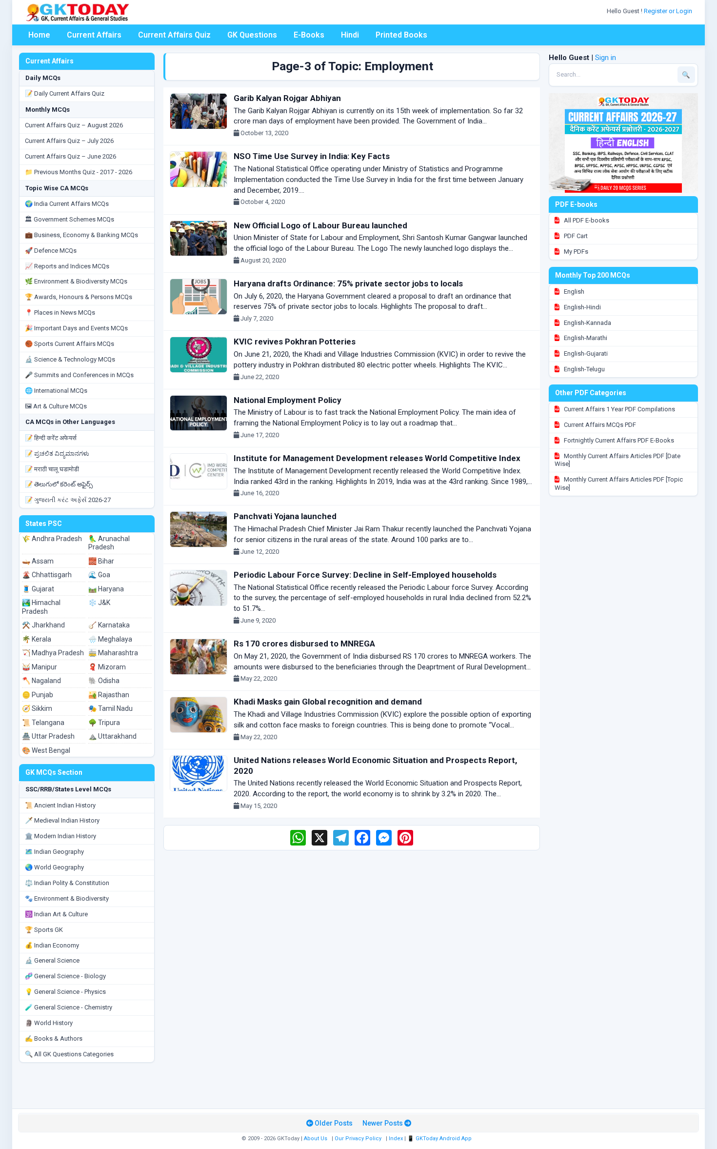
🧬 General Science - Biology (65, 976)
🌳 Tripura (104, 722)
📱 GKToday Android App (440, 1138)
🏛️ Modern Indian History (60, 836)
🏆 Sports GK (44, 929)
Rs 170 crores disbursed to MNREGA (304, 643)
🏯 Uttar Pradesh (48, 736)
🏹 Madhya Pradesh (53, 653)
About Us (315, 1138)
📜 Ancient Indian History (60, 805)
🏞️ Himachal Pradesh (41, 607)
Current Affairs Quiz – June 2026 (70, 156)
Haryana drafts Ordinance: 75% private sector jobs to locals (348, 283)
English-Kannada (586, 322)
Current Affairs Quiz (174, 35)
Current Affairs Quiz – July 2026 (69, 140)
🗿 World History (49, 1023)
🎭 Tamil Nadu (110, 708)
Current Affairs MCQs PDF (599, 424)
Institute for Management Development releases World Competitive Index (377, 458)
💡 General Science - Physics (65, 991)
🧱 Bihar (101, 561)
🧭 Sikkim (37, 708)
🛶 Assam (38, 561)
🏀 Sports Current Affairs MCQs (69, 343)
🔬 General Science (52, 960)
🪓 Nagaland (41, 681)
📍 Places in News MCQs (60, 312)
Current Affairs (94, 35)
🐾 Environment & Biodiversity (67, 898)
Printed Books (401, 35)
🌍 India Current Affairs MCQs (67, 203)
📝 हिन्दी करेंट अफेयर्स (51, 438)
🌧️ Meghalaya (110, 639)
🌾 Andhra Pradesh (52, 539)
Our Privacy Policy (358, 1138)
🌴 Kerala (36, 639)
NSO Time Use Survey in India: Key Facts (312, 156)
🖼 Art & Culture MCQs (56, 406)
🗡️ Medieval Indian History (62, 820)
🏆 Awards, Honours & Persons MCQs (78, 297)
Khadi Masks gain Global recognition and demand (328, 701)
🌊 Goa (99, 575)
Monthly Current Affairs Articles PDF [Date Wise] (617, 460)
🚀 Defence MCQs (51, 250)
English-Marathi (584, 338)
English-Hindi (581, 307)
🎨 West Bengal (46, 750)
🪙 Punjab (37, 695)
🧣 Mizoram (107, 667)
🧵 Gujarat (38, 589)
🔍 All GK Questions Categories (69, 1054)
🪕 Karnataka (109, 625)
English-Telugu (583, 369)
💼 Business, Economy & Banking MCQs (81, 235)
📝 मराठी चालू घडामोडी (52, 469)
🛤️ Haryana (106, 589)
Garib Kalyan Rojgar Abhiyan (287, 98)
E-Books (309, 35)
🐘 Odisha (104, 681)
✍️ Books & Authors (53, 1038)
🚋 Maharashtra (113, 653)
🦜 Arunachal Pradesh (109, 543)
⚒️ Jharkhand (43, 625)
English (573, 291)
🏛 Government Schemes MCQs (69, 219)
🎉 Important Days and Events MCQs (76, 328)
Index (396, 1138)
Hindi (350, 35)
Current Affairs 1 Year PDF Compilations (618, 409)
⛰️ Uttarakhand (112, 736)
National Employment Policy (287, 400)
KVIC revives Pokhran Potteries (295, 341)
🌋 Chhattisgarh (47, 575)
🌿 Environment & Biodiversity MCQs (76, 281)
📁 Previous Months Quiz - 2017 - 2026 (78, 172)
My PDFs (575, 251)
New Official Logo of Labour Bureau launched (320, 225)
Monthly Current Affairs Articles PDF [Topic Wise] (619, 483)
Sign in (605, 57)
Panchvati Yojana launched (285, 516)
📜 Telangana (43, 722)
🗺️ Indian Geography (54, 851)
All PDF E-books (585, 220)
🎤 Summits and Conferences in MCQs (79, 375)
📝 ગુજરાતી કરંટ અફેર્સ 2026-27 (68, 500)
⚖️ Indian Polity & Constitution (67, 883)
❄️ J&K (99, 602)
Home (39, 35)
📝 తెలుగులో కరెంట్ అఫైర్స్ (59, 484)
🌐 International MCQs (56, 390)
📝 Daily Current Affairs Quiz (64, 93)
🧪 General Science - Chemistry (68, 1007)
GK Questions (252, 35)
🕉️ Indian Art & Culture (56, 914)
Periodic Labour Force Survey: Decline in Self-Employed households (365, 575)
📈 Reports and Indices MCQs (67, 266)
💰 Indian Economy (52, 945)
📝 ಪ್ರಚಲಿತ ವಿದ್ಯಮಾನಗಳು (57, 453)
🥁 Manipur (39, 667)
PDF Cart (575, 236)
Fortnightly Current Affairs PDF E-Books (618, 440)
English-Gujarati (585, 353)
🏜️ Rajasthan (108, 695)
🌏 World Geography (54, 867)
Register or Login (669, 11)
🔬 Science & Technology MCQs (70, 359)
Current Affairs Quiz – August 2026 (74, 125)
